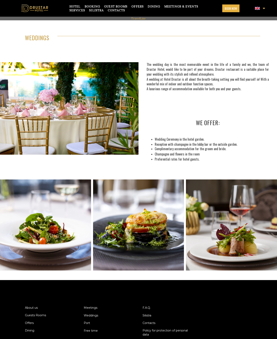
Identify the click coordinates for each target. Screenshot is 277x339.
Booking (92, 6)
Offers (137, 6)
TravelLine (138, 18)
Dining (154, 6)
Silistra (96, 10)
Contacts (116, 10)
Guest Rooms (115, 6)
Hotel (75, 6)
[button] (230, 8)
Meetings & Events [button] (181, 6)
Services (77, 10)
